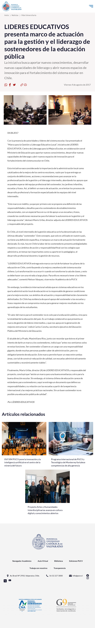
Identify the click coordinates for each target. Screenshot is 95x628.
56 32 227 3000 (56, 576)
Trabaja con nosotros (38, 568)
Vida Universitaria (28, 15)
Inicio (6, 15)
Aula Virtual (43, 561)
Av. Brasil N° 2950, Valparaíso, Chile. (24, 576)
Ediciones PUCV (76, 561)
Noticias (15, 15)
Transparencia (60, 568)
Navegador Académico (21, 561)
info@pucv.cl (78, 576)
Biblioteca (58, 561)
